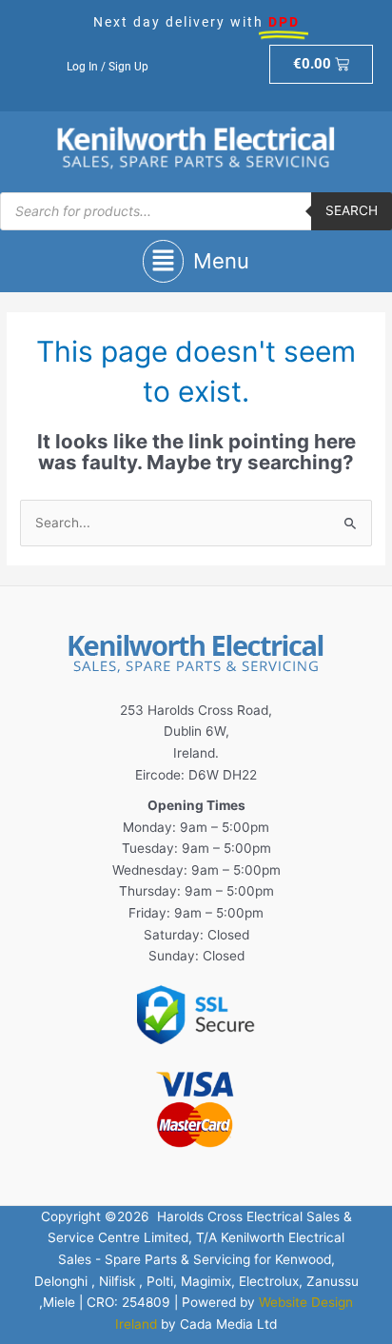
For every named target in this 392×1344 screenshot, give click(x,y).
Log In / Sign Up (107, 66)
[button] (196, 261)
